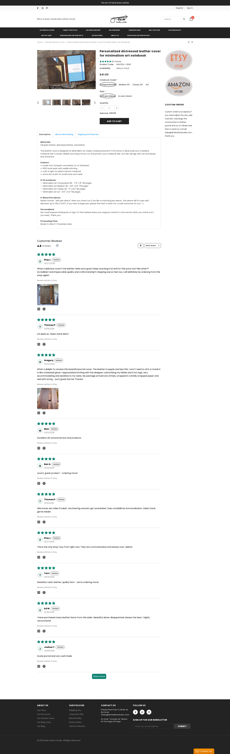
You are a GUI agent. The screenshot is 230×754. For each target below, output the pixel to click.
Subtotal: (104, 113)
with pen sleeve (107, 96)
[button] (106, 61)
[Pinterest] (48, 8)
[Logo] (119, 19)
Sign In (190, 8)
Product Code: (107, 64)
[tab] (45, 134)
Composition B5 (108, 84)
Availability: (105, 68)
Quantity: (104, 103)
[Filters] (140, 245)
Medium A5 (124, 84)
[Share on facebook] (38, 309)
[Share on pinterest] (44, 309)
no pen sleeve (125, 96)
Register (179, 8)
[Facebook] (38, 8)
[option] (66, 69)
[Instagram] (43, 8)
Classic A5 (137, 84)
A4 (147, 84)
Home (40, 42)
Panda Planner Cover (55, 42)
